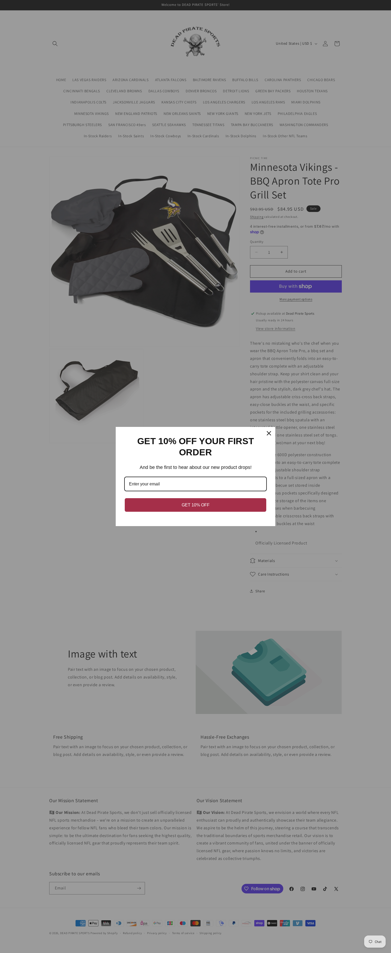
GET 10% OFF (196, 505)
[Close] (269, 433)
